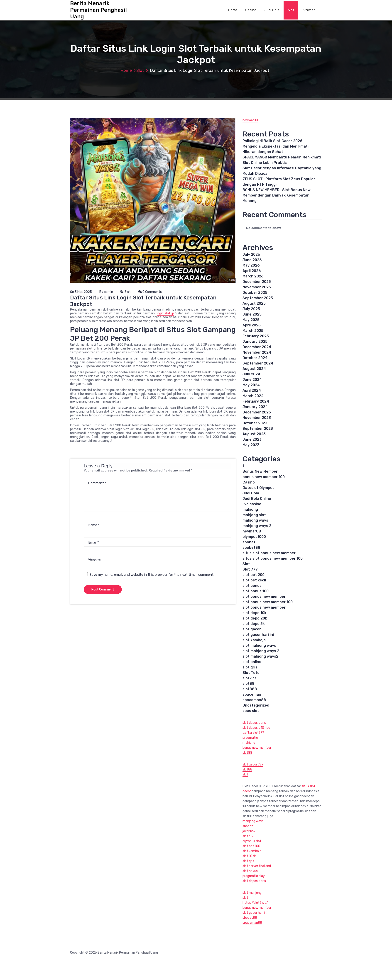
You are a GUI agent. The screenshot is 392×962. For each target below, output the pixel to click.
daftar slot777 (253, 733)
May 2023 (251, 445)
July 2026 (251, 254)
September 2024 (258, 363)
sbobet (249, 542)
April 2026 (252, 271)
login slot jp (165, 313)
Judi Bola (272, 10)
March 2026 (253, 276)
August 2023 (254, 434)
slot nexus (250, 871)
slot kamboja (254, 640)
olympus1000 (254, 536)
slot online (252, 662)
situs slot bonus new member (269, 553)
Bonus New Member (260, 471)
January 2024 (255, 407)
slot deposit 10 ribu (256, 728)
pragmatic (250, 738)
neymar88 (250, 120)
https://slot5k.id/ (255, 903)
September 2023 (258, 428)
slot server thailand (257, 866)
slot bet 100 (251, 846)
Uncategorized (256, 705)
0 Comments (152, 292)
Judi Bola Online (257, 498)
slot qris (250, 667)
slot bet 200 (254, 575)
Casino (250, 10)
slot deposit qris (254, 723)
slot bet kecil (254, 580)
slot (245, 774)
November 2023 (257, 417)
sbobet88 (251, 547)
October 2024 (255, 358)
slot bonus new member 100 (268, 602)
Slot (291, 10)
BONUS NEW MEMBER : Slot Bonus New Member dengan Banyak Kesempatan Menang (277, 195)
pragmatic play (254, 876)
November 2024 (257, 352)
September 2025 (258, 298)
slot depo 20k (255, 618)
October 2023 (255, 423)
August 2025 (254, 303)
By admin (106, 292)
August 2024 (254, 369)
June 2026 (252, 260)
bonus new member (257, 748)
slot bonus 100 (256, 591)
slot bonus (252, 585)
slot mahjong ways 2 (261, 651)
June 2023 (252, 439)
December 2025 (257, 281)
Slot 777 (250, 569)
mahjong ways (255, 520)
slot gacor (252, 629)
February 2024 (256, 401)
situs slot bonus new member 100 (273, 558)
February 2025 (256, 336)
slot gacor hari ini (258, 634)
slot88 (249, 683)
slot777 (249, 678)
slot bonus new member (264, 596)
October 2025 (255, 292)
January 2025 (255, 341)
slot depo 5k (254, 624)
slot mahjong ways (259, 645)
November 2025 (257, 287)
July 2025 (251, 309)
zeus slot (251, 711)
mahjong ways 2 (257, 526)
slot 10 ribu (250, 856)
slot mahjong (252, 893)
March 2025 (253, 330)
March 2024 (253, 396)
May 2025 (251, 320)
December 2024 (257, 347)
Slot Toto (251, 672)
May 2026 (251, 265)
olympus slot (252, 841)
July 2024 (251, 374)
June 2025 (252, 314)
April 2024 (252, 390)
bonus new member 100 (264, 477)
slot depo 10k (254, 613)
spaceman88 (254, 700)
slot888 (250, 689)
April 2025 (252, 325)
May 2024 (251, 385)
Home (232, 10)
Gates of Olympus (258, 488)
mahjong (250, 509)
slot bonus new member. (264, 607)
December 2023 (257, 412)
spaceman (252, 694)
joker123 (249, 831)
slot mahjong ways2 (260, 656)
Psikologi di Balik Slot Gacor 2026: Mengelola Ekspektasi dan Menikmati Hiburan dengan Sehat (276, 146)
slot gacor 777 (253, 764)
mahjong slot (254, 515)
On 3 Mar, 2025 (81, 292)
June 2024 (252, 379)
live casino (252, 504)
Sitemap (309, 10)
